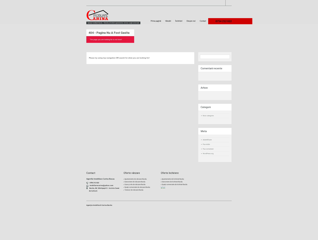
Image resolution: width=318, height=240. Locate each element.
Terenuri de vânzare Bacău (133, 190)
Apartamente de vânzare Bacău (135, 179)
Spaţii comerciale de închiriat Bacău (174, 184)
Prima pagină (156, 21)
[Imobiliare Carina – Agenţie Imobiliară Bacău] (97, 16)
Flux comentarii (208, 149)
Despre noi (191, 21)
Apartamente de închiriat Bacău (173, 179)
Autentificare (207, 140)
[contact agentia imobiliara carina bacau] (216, 189)
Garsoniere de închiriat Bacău (172, 182)
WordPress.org (208, 153)
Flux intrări (206, 144)
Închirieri (178, 21)
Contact (203, 21)
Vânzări (168, 21)
